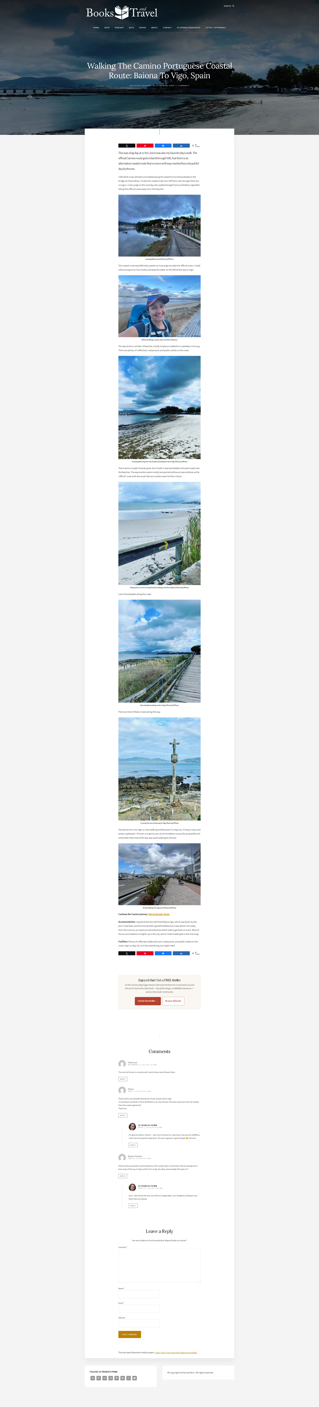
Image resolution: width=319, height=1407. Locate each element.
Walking (146, 85)
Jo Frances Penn (147, 1125)
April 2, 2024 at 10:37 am (150, 1127)
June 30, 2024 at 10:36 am (150, 1188)
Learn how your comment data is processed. (176, 1352)
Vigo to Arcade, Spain (158, 914)
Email (121, 1303)
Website (121, 1318)
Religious (135, 85)
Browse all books (173, 1001)
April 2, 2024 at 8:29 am (139, 1091)
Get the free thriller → (148, 1001)
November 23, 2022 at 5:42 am (142, 1065)
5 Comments (182, 85)
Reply (123, 1079)
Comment (122, 1247)
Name (121, 1289)
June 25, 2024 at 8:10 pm (139, 1158)
